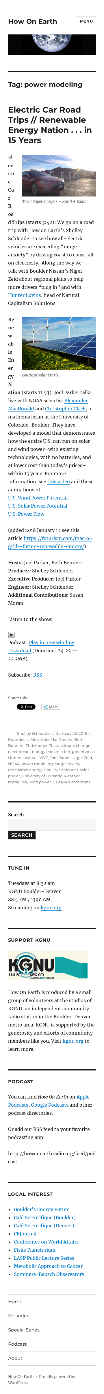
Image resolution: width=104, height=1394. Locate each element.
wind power (40, 782)
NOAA (14, 763)
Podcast (17, 1344)
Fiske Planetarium (34, 1250)
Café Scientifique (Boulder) (45, 1217)
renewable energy (25, 769)
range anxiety (67, 763)
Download (19, 650)
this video (58, 481)
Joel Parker (60, 757)
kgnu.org (51, 907)
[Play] (52, 634)
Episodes (16, 739)
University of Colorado (42, 776)
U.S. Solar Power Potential (37, 506)
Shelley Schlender (34, 733)
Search (16, 815)
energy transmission (51, 751)
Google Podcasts (49, 1105)
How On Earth (32, 21)
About (15, 1358)
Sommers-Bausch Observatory (49, 1274)
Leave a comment (73, 782)
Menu (86, 21)
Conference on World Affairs (46, 1242)
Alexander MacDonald (51, 739)
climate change (75, 745)
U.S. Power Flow (26, 514)
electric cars (19, 751)
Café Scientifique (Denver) (44, 1225)
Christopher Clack (65, 409)
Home (15, 1301)
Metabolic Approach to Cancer (48, 1266)
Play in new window (51, 642)
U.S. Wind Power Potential (38, 498)
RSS (37, 675)
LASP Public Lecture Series (44, 1258)
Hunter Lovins (24, 295)
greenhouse (83, 751)
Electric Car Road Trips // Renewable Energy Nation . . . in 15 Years (50, 125)
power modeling (37, 763)
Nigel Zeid (82, 757)
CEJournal (25, 1234)
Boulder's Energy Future (42, 1209)
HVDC (42, 757)
